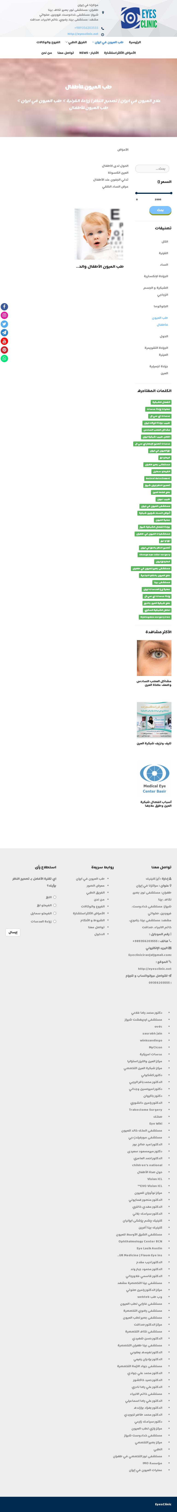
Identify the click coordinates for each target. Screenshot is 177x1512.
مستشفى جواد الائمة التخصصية (139, 1366)
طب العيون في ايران (109, 42)
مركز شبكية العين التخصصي (143, 1068)
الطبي (157, 1449)
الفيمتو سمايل (41, 913)
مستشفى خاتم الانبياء (146, 1393)
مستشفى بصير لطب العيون (142, 1317)
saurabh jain (152, 1033)
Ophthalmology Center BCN (140, 1241)
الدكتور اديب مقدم (149, 1262)
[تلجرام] (4, 332)
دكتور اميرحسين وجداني (145, 1088)
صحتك (157, 1116)
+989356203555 (86, 28)
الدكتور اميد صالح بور (147, 1144)
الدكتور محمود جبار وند (146, 1269)
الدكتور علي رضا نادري (147, 1386)
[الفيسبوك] (4, 306)
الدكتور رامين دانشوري (146, 1102)
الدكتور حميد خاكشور (147, 1380)
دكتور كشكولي (151, 1075)
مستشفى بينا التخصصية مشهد (139, 1283)
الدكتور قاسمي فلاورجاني (144, 1276)
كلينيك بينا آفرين (150, 1227)
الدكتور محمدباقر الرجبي (145, 1082)
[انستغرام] (4, 315)
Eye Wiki (155, 1123)
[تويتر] (4, 323)
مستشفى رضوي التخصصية (142, 1310)
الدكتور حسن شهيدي (147, 1338)
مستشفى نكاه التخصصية (143, 1331)
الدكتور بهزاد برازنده (148, 1407)
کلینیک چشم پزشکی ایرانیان (142, 1220)
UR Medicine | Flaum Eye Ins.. (139, 1255)
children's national (147, 1165)
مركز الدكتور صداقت (148, 1324)
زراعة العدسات (41, 921)
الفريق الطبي (77, 42)
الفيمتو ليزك (44, 905)
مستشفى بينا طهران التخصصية (140, 1345)
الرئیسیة (135, 42)
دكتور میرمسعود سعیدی (144, 1151)
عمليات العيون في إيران (145, 1470)
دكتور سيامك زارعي (148, 1421)
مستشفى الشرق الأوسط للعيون (139, 1234)
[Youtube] (4, 340)
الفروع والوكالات (48, 42)
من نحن (46, 52)
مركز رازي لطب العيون (146, 1428)
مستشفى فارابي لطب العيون (141, 1303)
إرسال (13, 932)
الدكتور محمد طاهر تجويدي (143, 1414)
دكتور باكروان (152, 1095)
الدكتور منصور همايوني (145, 1199)
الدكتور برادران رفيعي (147, 1359)
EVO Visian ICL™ (150, 1185)
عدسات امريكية (151, 1054)
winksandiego (151, 1040)
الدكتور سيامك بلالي (147, 1213)
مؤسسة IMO (152, 1463)
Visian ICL (154, 1179)
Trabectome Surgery (145, 1109)
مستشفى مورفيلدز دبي (145, 1137)
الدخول (99, 934)
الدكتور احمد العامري (147, 1158)
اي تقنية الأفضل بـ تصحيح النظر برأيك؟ (34, 882)
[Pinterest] (4, 349)
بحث (160, 210)
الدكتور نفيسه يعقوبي (146, 1352)
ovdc (158, 1026)
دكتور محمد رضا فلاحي (146, 1012)
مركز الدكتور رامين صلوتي (144, 1289)
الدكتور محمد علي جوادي (144, 1373)
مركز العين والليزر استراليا (144, 1061)
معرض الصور (96, 885)
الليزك (49, 897)
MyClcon (155, 1047)
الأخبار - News (89, 52)
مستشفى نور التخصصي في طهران (137, 1456)
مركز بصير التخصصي (148, 1442)
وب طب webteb (149, 1296)
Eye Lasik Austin (149, 1248)
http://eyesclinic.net (83, 34)
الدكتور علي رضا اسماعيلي (143, 1400)
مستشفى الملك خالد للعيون (141, 1130)
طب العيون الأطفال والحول (99, 266)
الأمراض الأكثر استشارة (120, 52)
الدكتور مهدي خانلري (147, 1206)
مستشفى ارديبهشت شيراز (143, 1019)
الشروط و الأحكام (92, 920)
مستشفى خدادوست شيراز (143, 1435)
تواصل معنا (65, 52)
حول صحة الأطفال (149, 1172)
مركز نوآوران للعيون (148, 1192)
